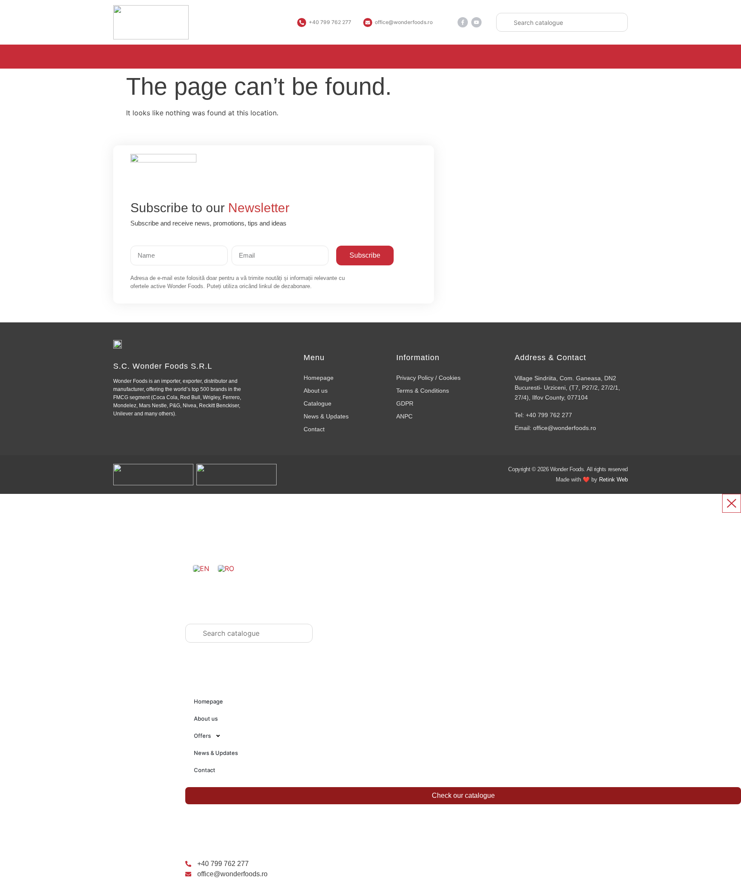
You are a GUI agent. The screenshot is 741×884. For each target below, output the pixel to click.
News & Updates (216, 752)
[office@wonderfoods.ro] (367, 22)
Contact (204, 770)
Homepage (208, 701)
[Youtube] (476, 22)
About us (206, 718)
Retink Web (613, 479)
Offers (202, 735)
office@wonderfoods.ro (404, 22)
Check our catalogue (463, 795)
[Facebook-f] (463, 22)
